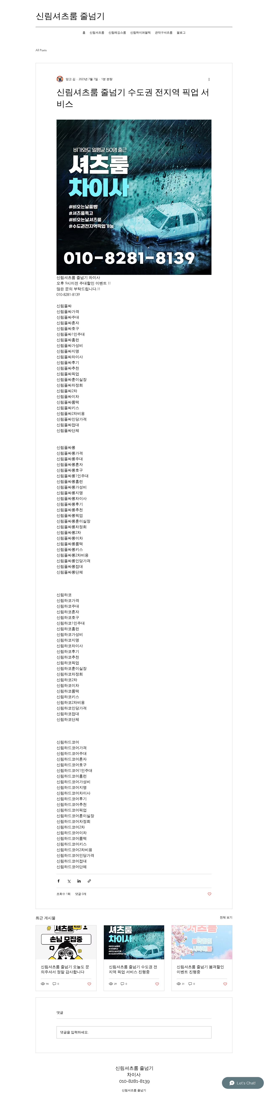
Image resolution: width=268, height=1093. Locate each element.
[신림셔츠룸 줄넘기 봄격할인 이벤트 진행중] (202, 942)
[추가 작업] (208, 79)
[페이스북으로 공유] (59, 881)
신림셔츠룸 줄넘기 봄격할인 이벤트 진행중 (200, 969)
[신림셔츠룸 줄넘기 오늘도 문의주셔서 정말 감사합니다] (66, 942)
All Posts (41, 50)
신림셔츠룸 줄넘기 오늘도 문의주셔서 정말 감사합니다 (65, 969)
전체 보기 (226, 917)
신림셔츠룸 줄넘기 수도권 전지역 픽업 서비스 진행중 (133, 969)
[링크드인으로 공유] (79, 881)
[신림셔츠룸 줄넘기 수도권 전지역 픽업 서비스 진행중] (134, 942)
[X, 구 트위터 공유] (69, 881)
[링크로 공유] (89, 881)
